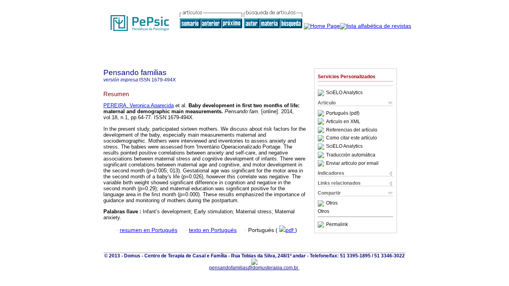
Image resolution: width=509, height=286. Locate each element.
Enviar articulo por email (352, 163)
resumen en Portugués (148, 230)
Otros (332, 203)
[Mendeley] (322, 203)
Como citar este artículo (351, 138)
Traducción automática (350, 155)
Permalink (337, 224)
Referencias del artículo (351, 130)
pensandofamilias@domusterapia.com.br (254, 268)
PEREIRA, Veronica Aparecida (138, 105)
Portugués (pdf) (342, 113)
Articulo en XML (343, 121)
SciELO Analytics (344, 93)
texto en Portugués (213, 230)
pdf (290, 230)
